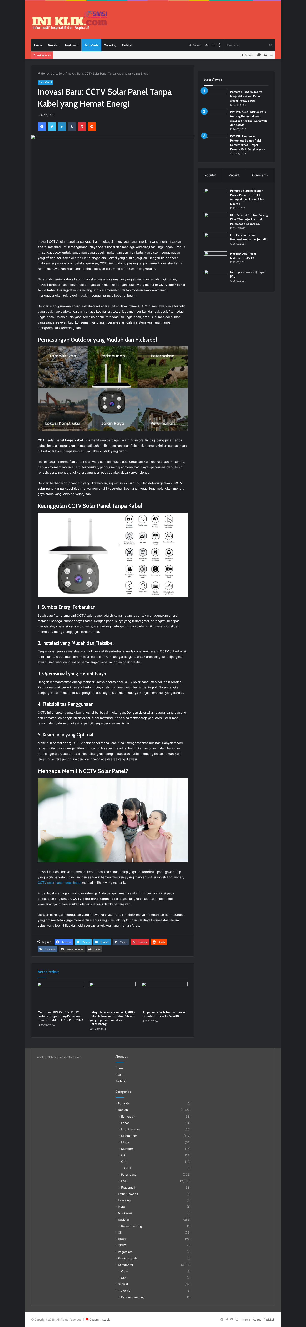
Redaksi (127, 45)
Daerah (52, 45)
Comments (260, 175)
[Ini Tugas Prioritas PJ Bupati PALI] (215, 278)
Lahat (125, 1123)
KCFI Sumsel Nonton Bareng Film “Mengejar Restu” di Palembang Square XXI (249, 219)
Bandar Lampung (133, 1297)
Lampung (124, 1200)
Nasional (70, 45)
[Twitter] (52, 126)
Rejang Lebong (131, 1226)
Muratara (127, 1148)
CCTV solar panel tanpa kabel (59, 883)
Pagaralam (125, 1252)
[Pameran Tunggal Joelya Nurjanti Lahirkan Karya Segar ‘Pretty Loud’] (215, 97)
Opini (124, 1271)
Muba (125, 1142)
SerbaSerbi (91, 45)
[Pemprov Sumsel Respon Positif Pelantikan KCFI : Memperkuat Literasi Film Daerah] (215, 196)
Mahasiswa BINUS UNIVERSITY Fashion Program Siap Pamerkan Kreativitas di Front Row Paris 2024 (60, 1016)
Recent (234, 175)
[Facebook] (42, 126)
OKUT (122, 1245)
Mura (121, 1206)
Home (38, 45)
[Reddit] (92, 126)
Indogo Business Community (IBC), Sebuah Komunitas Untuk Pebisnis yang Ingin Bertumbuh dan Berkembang (112, 1018)
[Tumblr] (72, 126)
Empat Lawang (128, 1193)
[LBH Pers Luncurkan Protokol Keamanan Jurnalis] (215, 241)
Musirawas (125, 1213)
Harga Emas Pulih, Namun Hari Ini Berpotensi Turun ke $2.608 (163, 1014)
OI (119, 1232)
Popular (210, 175)
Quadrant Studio (100, 1319)
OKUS (122, 1239)
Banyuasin (128, 1116)
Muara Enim (129, 1136)
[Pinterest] (82, 126)
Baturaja (123, 1103)
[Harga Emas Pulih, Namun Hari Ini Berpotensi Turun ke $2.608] (165, 995)
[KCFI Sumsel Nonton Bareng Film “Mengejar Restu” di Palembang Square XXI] (215, 221)
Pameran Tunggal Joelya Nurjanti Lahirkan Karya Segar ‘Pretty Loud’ (246, 96)
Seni (124, 1278)
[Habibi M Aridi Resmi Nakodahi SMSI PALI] (215, 259)
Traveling (110, 45)
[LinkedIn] (62, 126)
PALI (124, 1181)
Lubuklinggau (130, 1129)
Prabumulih (128, 1187)
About (119, 1074)
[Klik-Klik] (69, 20)
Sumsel (123, 1284)
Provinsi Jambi (127, 1258)
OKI (123, 1155)
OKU (124, 1161)
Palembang (129, 1174)
